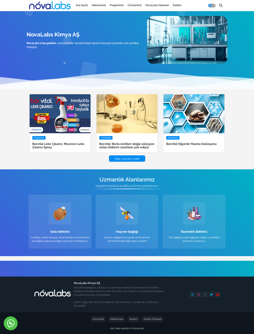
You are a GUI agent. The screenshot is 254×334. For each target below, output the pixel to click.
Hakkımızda (99, 5)
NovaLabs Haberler (157, 5)
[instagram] (198, 294)
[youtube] (217, 294)
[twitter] (211, 294)
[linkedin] (192, 294)
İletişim (177, 5)
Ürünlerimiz (135, 5)
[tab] (82, 5)
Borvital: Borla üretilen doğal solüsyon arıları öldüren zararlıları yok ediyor (126, 145)
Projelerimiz (117, 5)
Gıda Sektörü (60, 231)
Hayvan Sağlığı (127, 231)
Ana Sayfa (82, 5)
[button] (212, 5)
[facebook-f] (205, 294)
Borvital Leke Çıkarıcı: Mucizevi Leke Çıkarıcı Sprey (58, 145)
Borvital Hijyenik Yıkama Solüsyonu (191, 144)
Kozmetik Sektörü (194, 231)
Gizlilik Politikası (152, 319)
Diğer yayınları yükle (127, 158)
